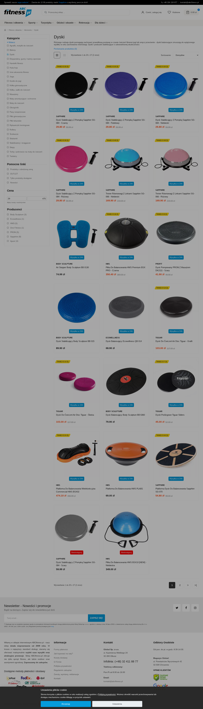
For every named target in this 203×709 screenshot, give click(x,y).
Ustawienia (117, 704)
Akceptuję (65, 704)
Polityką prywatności (107, 694)
